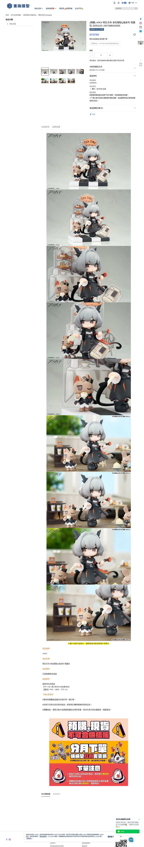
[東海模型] (18, 6)
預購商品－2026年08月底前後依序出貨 (105, 43)
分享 (93, 114)
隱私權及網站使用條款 (57, 846)
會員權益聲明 (86, 843)
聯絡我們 (84, 846)
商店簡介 (53, 843)
